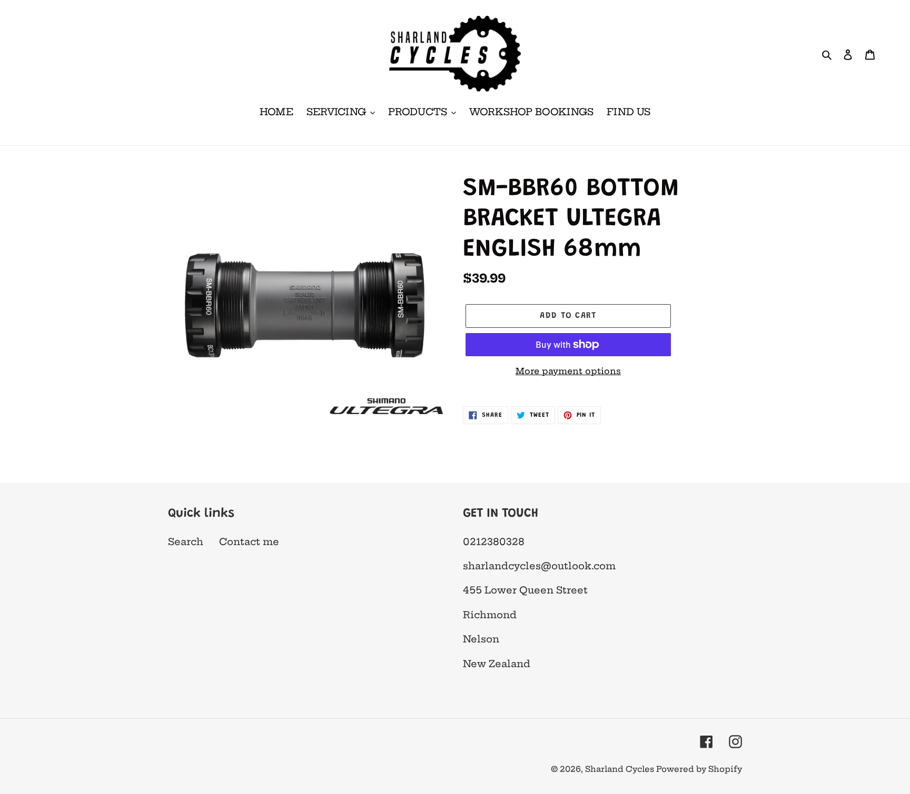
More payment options (568, 371)
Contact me (249, 542)
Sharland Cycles (620, 769)
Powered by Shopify (699, 769)
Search (185, 542)
